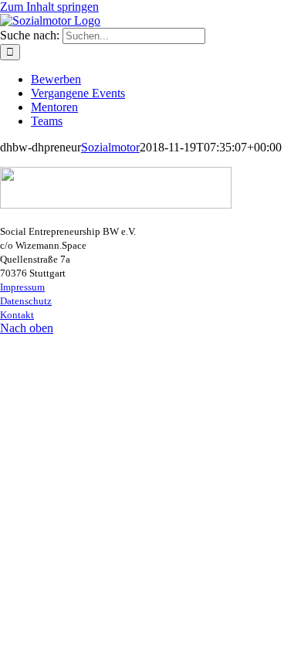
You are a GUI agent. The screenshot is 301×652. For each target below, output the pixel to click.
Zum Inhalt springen (49, 6)
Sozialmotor (110, 147)
